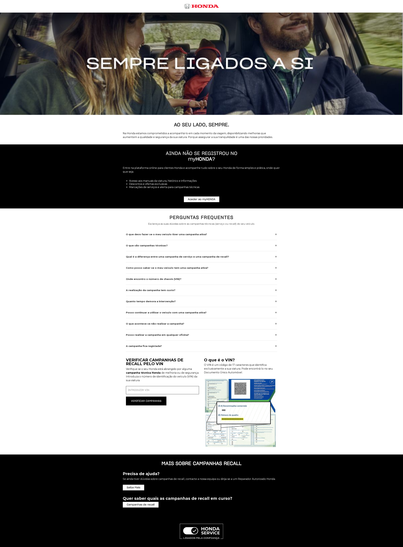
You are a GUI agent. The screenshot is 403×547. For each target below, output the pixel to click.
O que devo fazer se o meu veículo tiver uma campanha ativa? (166, 234)
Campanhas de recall (141, 504)
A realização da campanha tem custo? (150, 290)
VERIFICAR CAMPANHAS (146, 401)
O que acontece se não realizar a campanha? (155, 323)
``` (198, 258)
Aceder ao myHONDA (201, 199)
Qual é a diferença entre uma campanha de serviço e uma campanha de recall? (177, 256)
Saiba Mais (133, 487)
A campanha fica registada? (144, 346)
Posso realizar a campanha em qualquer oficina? (157, 334)
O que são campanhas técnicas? (147, 245)
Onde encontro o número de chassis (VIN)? (153, 279)
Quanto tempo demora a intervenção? (151, 301)
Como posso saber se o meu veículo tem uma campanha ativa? (167, 267)
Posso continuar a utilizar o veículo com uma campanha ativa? (166, 312)
